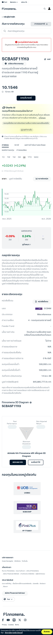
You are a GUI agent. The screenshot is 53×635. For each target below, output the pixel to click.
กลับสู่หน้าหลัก (9, 17)
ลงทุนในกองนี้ (26, 98)
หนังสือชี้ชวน (43, 302)
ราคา (4, 179)
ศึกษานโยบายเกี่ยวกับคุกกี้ (14, 633)
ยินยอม (47, 632)
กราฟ (16, 145)
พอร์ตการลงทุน (8, 150)
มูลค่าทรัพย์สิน (15, 179)
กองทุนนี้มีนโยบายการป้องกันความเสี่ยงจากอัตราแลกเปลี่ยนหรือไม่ (26, 123)
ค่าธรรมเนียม (22, 150)
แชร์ (48, 59)
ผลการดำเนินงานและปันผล (35, 145)
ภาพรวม (5, 145)
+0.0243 (7, 165)
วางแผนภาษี (39, 24)
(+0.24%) (19, 165)
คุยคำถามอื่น (27, 130)
